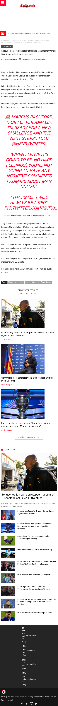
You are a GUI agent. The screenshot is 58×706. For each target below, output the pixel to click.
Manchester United (15, 282)
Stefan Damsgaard (10, 59)
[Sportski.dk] (29, 3)
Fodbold (16, 41)
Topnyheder (46, 282)
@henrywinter (28, 143)
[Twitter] (27, 704)
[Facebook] (22, 704)
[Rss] (36, 704)
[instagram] (31, 704)
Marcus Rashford (32, 282)
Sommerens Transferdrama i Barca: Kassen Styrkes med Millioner (27, 379)
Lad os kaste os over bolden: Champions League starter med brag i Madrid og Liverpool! (25, 424)
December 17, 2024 (44, 215)
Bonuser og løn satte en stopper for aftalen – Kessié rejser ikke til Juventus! (27, 334)
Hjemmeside (5, 41)
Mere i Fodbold (28, 294)
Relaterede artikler (28, 290)
